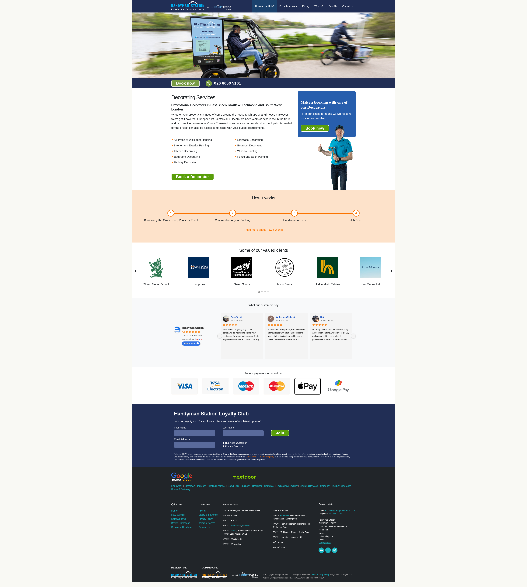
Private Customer (234, 446)
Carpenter (269, 486)
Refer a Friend (178, 519)
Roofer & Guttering (180, 489)
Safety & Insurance (208, 514)
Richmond (284, 515)
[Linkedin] (321, 550)
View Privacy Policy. (321, 574)
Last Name (229, 427)
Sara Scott (236, 317)
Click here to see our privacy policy (260, 457)
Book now (185, 83)
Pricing (202, 510)
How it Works (177, 514)
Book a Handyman (180, 523)
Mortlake (246, 525)
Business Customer (236, 443)
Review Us (204, 527)
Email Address (182, 439)
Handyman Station (193, 328)
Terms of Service (207, 523)
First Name (180, 427)
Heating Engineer (216, 486)
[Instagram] (334, 550)
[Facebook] (328, 550)
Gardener (325, 486)
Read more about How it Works (263, 229)
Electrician (190, 486)
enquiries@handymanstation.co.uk (340, 510)
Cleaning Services (309, 486)
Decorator (257, 486)
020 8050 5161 (227, 83)
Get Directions (325, 543)
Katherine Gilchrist (285, 317)
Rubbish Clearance (341, 486)
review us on (190, 343)
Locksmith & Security (287, 486)
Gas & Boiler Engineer (239, 486)
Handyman (176, 486)
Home (174, 510)
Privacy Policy (205, 519)
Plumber (201, 486)
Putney (234, 530)
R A (322, 317)
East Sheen (236, 525)
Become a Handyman (182, 527)
